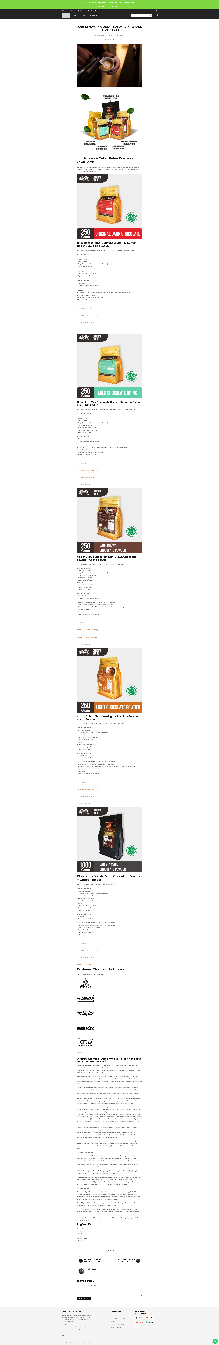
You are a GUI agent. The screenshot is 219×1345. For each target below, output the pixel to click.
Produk (75, 15)
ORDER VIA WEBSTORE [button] (84, 308)
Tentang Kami (92, 15)
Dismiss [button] (134, 2)
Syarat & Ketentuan (116, 1327)
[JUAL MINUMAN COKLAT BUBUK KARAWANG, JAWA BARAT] (114, 40)
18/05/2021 (100, 35)
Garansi (113, 1321)
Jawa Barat (120, 35)
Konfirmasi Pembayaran (117, 1315)
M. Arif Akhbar (111, 35)
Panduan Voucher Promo (117, 1324)
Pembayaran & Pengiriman (118, 1318)
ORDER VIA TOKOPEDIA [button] (84, 330)
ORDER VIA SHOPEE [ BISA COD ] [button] (87, 315)
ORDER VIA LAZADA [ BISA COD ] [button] (87, 323)
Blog (83, 15)
